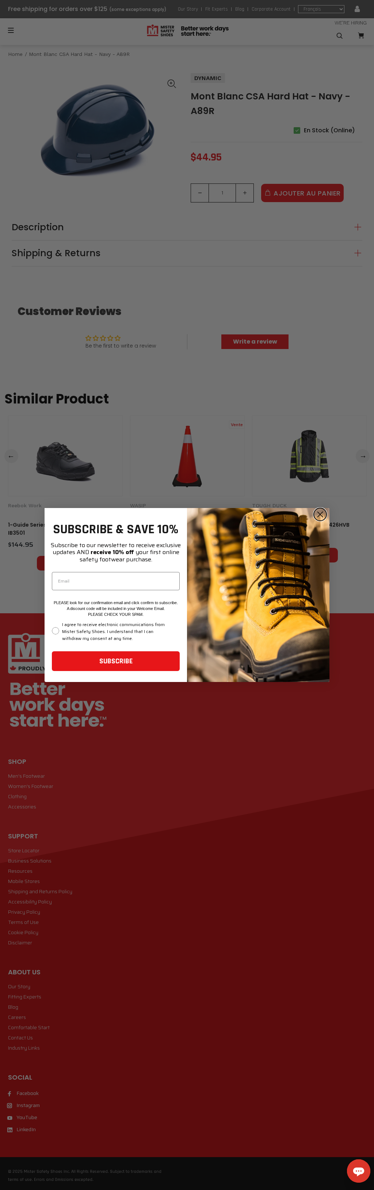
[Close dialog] (320, 514)
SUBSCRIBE (116, 661)
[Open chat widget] (358, 1171)
